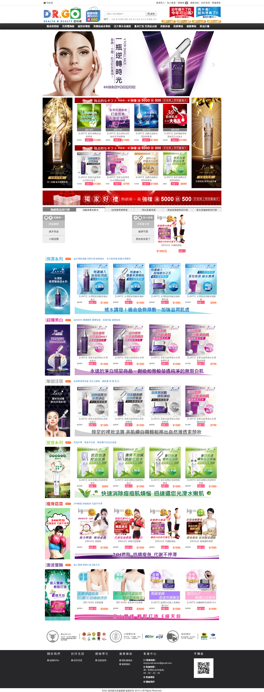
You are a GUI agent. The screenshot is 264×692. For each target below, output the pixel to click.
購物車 (182, 2)
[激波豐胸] (54, 564)
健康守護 (143, 231)
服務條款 (125, 664)
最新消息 (194, 2)
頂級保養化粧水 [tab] (90, 209)
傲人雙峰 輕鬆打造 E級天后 (87, 564)
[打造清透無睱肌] (213, 21)
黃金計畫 (204, 26)
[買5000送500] (93, 13)
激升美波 (54, 231)
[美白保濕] (54, 319)
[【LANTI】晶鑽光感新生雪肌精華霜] (146, 116)
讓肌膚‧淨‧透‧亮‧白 (110, 381)
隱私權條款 (126, 660)
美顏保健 (165, 26)
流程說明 (101, 660)
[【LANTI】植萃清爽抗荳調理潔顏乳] (175, 163)
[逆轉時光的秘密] (132, 63)
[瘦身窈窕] (54, 503)
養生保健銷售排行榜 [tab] (206, 209)
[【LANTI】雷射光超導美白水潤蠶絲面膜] (118, 163)
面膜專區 (178, 26)
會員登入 (160, 2)
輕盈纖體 (54, 224)
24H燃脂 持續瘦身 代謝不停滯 (88, 503)
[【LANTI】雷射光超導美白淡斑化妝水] (89, 163)
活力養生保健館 (122, 26)
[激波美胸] (208, 12)
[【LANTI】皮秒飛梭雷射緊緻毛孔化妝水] (175, 116)
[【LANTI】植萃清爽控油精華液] (89, 116)
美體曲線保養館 (101, 26)
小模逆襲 (54, 239)
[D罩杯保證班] (168, 21)
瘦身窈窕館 (53, 26)
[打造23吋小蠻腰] (183, 21)
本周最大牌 (143, 224)
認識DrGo (54, 660)
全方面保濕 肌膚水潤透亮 (118, 258)
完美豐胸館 (68, 26)
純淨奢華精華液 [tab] (120, 209)
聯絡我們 (149, 681)
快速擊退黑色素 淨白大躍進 (87, 381)
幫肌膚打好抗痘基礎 (106, 442)
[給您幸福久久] (198, 21)
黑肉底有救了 (143, 239)
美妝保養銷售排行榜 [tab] (177, 209)
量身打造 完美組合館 (145, 26)
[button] (50, 63)
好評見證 (205, 2)
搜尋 (152, 13)
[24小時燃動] (182, 12)
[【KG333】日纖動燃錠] (171, 229)
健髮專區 (191, 26)
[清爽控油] (54, 442)
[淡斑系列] (54, 381)
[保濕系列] (54, 258)
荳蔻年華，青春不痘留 (84, 442)
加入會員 (171, 2)
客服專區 (216, 2)
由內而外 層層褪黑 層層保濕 (87, 319)
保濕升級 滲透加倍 (111, 319)
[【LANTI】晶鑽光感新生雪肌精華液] (146, 163)
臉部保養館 (84, 26)
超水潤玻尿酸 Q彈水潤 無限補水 (89, 258)
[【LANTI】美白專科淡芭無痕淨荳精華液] (118, 116)
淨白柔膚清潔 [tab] (149, 209)
